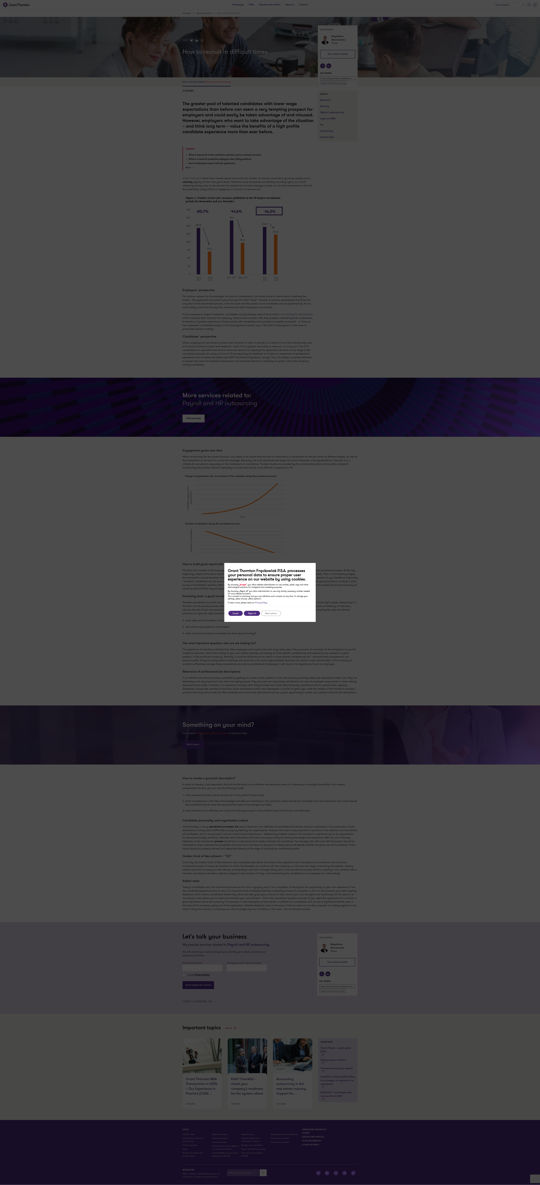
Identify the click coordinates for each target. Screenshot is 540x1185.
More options (271, 613)
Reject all (252, 613)
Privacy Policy (261, 602)
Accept (235, 613)
